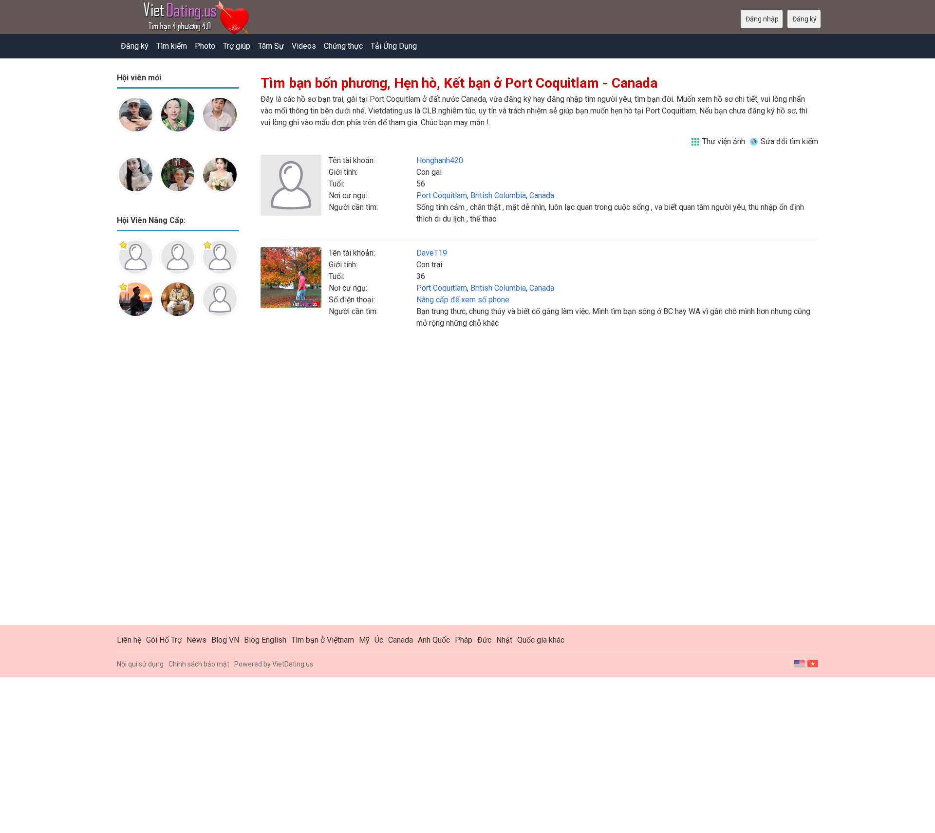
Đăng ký (135, 46)
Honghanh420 (439, 160)
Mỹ (364, 640)
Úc (378, 640)
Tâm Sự (271, 46)
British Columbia (498, 195)
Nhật (504, 640)
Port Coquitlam (441, 195)
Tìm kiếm (171, 46)
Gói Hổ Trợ (164, 640)
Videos (304, 46)
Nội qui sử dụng (140, 664)
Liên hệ (129, 640)
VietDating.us (292, 664)
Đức (484, 640)
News (196, 640)
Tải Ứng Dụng (394, 46)
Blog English (265, 640)
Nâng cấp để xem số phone (462, 299)
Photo (205, 46)
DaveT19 (431, 253)
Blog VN (225, 640)
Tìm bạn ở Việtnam (322, 640)
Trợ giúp (236, 46)
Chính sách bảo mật (198, 664)
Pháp (463, 640)
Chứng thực (343, 46)
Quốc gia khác (540, 640)
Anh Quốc (434, 640)
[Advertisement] (178, 479)
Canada (541, 195)
